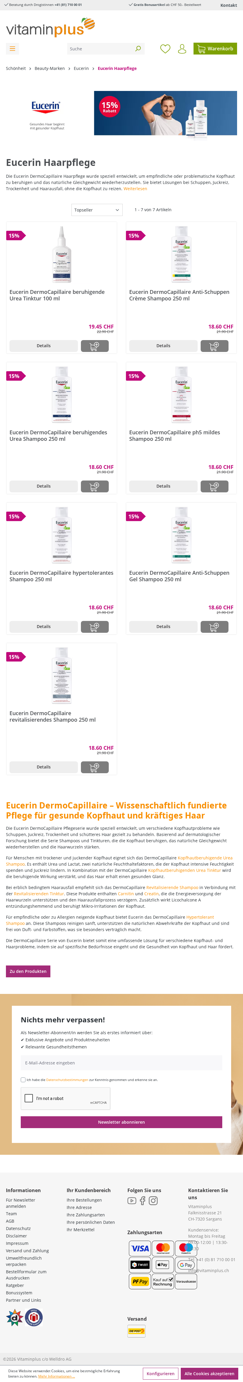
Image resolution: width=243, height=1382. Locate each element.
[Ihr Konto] (182, 49)
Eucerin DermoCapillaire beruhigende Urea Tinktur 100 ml (57, 295)
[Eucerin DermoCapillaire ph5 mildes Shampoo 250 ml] (181, 395)
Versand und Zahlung (27, 1250)
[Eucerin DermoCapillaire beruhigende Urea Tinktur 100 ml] (61, 254)
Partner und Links (23, 1300)
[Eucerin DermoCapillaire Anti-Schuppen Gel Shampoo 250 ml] (181, 535)
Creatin (151, 893)
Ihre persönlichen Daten (91, 1222)
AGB (10, 1221)
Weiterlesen (135, 188)
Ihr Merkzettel (81, 1229)
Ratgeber (15, 1285)
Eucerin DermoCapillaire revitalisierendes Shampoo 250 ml (52, 716)
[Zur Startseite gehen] (50, 27)
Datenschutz (18, 1228)
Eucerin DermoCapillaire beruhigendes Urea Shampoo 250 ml (58, 435)
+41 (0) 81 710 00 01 (216, 1259)
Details (44, 345)
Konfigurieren (161, 1373)
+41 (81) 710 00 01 (68, 4)
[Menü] (12, 49)
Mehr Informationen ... (56, 1376)
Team (11, 1213)
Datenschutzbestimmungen (67, 1079)
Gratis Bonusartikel (149, 4)
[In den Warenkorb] (95, 346)
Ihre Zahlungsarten (86, 1215)
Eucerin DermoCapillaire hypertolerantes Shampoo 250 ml (61, 575)
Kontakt (228, 5)
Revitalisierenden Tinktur (39, 893)
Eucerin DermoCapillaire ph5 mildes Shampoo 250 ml (174, 435)
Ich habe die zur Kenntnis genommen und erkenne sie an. (92, 1079)
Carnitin (126, 893)
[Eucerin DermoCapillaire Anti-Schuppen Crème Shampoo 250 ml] (181, 254)
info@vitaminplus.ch (208, 1270)
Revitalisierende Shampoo (172, 887)
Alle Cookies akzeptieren (209, 1373)
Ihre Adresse (79, 1207)
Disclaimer (16, 1236)
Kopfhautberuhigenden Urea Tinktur (184, 870)
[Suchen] (138, 49)
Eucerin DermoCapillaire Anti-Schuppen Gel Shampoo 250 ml (179, 575)
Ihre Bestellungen (84, 1200)
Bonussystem (19, 1292)
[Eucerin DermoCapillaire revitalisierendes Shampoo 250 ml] (61, 675)
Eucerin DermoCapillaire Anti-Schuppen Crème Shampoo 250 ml (179, 295)
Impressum (17, 1243)
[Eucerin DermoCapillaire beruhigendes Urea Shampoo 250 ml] (61, 395)
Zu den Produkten (28, 971)
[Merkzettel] (165, 49)
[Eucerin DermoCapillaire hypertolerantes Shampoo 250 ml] (61, 535)
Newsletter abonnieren (121, 1122)
